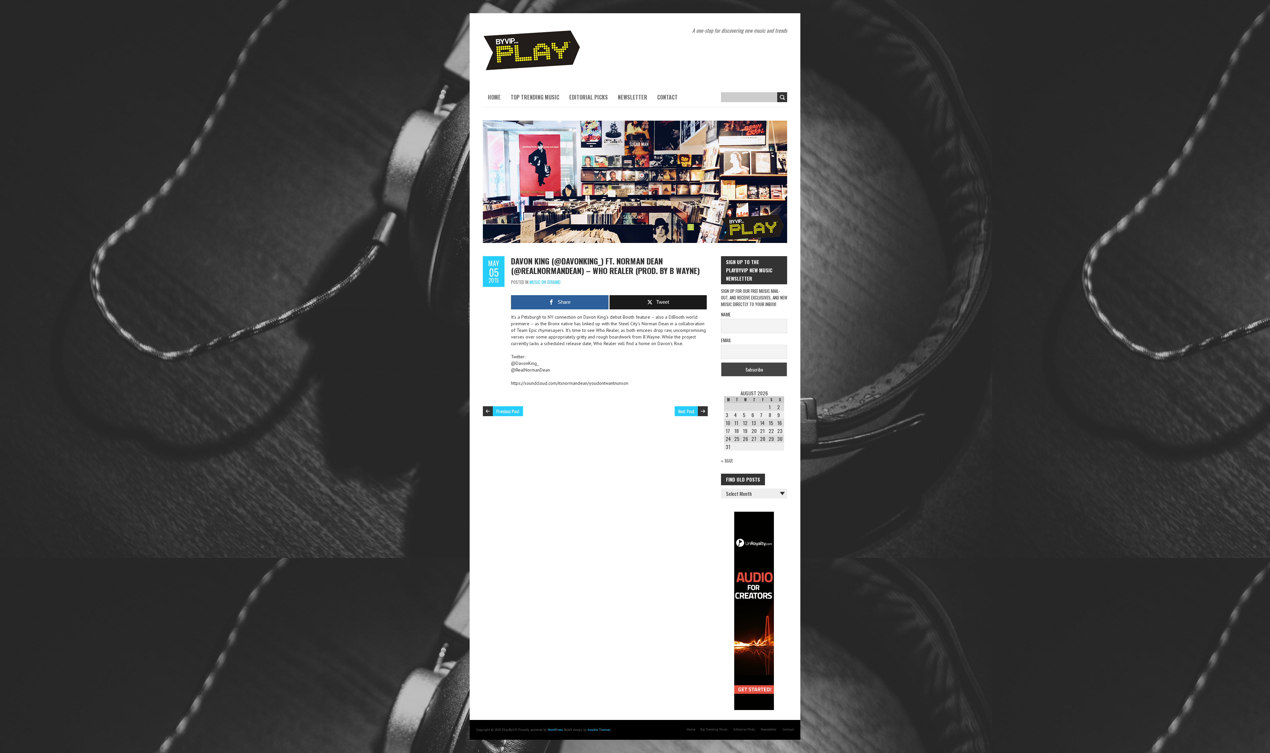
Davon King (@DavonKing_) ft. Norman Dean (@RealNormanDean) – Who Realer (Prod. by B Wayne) (605, 265)
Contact (667, 97)
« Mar (727, 460)
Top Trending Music (535, 97)
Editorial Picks (588, 97)
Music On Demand (545, 282)
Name (726, 314)
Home (494, 97)
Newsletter (632, 97)
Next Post (686, 411)
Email (726, 340)
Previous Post (508, 411)
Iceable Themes (599, 730)
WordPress (555, 730)
